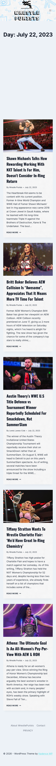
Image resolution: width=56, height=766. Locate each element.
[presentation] (28, 135)
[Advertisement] (28, 87)
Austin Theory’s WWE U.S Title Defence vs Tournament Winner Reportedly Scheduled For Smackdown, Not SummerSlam (26, 410)
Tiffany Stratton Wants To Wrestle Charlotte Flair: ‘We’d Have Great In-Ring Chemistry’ (26, 537)
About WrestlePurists (22, 725)
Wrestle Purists (15, 187)
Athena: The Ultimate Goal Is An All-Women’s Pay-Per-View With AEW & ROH (27, 648)
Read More (14, 232)
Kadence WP (45, 753)
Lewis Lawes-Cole (17, 431)
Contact (41, 725)
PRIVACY (28, 730)
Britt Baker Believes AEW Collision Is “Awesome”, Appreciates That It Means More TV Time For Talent (27, 290)
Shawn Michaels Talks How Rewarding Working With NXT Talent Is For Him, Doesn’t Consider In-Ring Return (27, 170)
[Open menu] (50, 10)
